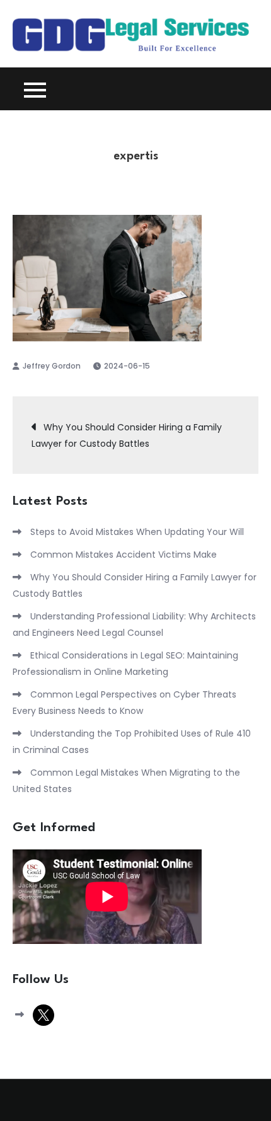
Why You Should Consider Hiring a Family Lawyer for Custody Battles (127, 435)
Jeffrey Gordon (52, 365)
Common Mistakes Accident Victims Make (123, 554)
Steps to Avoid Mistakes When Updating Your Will (137, 532)
